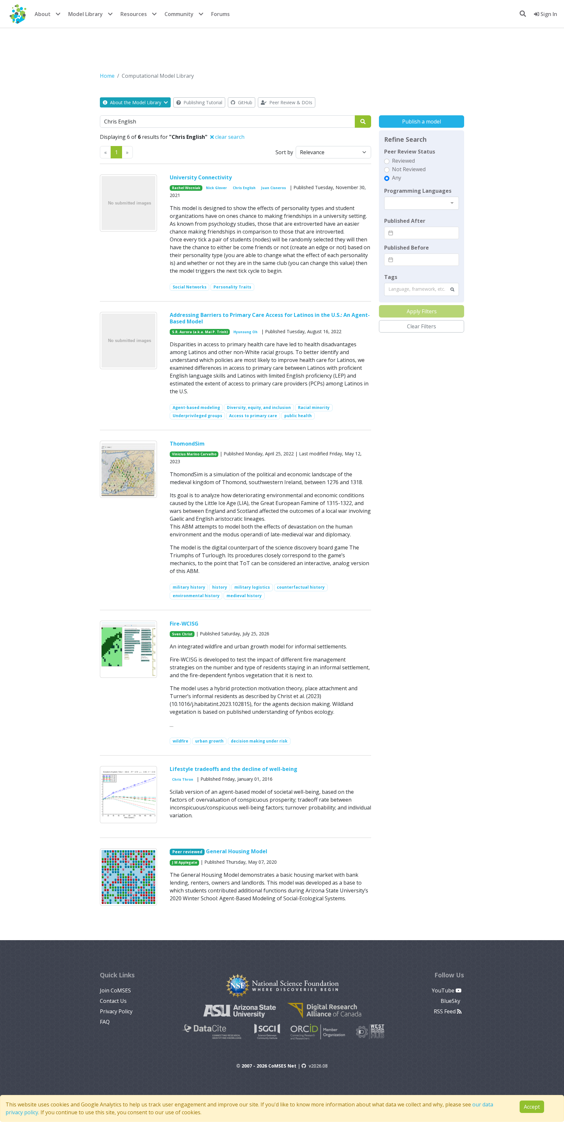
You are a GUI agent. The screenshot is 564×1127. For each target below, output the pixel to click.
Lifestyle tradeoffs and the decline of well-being (233, 769)
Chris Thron (182, 779)
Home (107, 75)
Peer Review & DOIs (290, 102)
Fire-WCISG (184, 623)
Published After (404, 221)
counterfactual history (301, 587)
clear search (229, 136)
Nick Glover (216, 188)
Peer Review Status (409, 151)
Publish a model (421, 121)
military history (189, 587)
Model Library (85, 14)
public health (298, 415)
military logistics (252, 587)
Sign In (548, 14)
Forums (220, 14)
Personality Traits (232, 287)
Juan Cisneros (273, 188)
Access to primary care (253, 415)
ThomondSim (187, 443)
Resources (133, 14)
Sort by (284, 152)
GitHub (244, 102)
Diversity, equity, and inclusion (259, 407)
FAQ (105, 1021)
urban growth (209, 741)
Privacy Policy (116, 1011)
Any (396, 177)
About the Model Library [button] (136, 102)
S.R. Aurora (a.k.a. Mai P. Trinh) (200, 332)
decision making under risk (259, 741)
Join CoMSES (115, 990)
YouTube (444, 990)
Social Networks (190, 287)
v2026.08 (318, 1066)
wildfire (180, 741)
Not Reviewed (409, 169)
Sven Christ (182, 634)
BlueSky (451, 1000)
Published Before (406, 247)
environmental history (196, 595)
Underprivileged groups (197, 415)
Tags (390, 277)
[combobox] (421, 203)
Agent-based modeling (196, 407)
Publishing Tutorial (202, 102)
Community (179, 14)
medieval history (244, 595)
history (219, 587)
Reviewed (403, 160)
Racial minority (314, 407)
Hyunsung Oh (245, 332)
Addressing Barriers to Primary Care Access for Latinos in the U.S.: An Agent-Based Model (270, 318)
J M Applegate (184, 862)
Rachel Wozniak (186, 188)
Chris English (244, 188)
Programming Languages (417, 191)
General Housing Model (236, 851)
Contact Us (113, 1000)
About (43, 14)
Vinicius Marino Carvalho (194, 454)
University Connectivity (201, 177)
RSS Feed (445, 1011)
